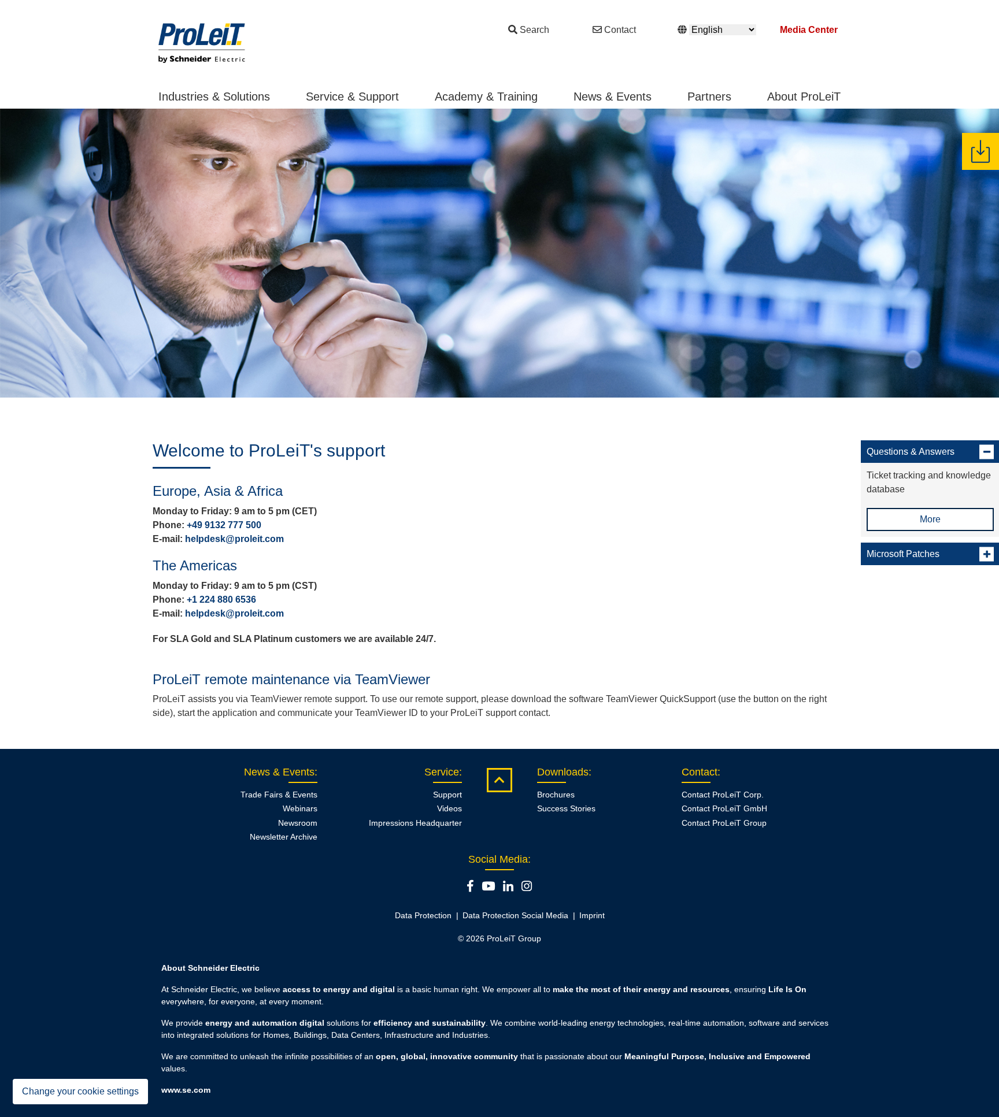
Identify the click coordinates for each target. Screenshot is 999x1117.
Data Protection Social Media (515, 915)
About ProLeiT (804, 96)
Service (441, 772)
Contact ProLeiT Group (724, 822)
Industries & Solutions (214, 96)
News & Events (613, 96)
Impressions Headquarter (415, 822)
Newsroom (297, 822)
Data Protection (423, 915)
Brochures (556, 794)
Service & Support (352, 96)
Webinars (300, 808)
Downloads (563, 772)
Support (447, 794)
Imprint (592, 915)
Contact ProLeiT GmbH (724, 808)
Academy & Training (486, 96)
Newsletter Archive (283, 836)
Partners (709, 96)
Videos (449, 808)
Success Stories (566, 808)
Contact (620, 30)
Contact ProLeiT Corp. (723, 794)
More (930, 519)
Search (534, 30)
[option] (499, 253)
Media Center (809, 30)
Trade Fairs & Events (278, 794)
